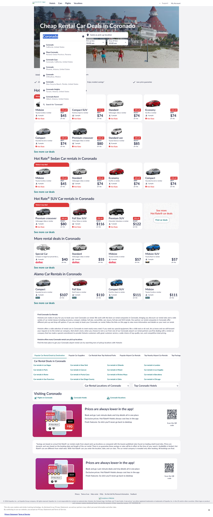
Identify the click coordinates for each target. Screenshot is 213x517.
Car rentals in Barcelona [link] (153, 375)
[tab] (50, 355)
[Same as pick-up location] (106, 35)
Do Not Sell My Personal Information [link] (117, 494)
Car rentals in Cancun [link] (78, 370)
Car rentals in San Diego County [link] (82, 379)
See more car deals (44, 152)
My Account (175, 3)
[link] (52, 398)
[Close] (209, 510)
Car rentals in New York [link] (79, 365)
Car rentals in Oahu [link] (114, 379)
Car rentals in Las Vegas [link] (42, 365)
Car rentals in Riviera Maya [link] (117, 375)
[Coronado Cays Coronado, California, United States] (63, 61)
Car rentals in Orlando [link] (115, 365)
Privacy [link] (77, 494)
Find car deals (161, 220)
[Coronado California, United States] (63, 46)
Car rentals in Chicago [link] (152, 379)
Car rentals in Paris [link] (41, 370)
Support (165, 3)
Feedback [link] (133, 494)
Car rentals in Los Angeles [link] (153, 370)
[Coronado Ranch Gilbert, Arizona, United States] (63, 98)
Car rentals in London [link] (152, 365)
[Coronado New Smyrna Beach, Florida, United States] (63, 83)
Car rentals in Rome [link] (41, 375)
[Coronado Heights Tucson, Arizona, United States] (63, 90)
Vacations (78, 3)
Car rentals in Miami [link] (114, 370)
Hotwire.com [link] (40, 74)
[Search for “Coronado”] (63, 105)
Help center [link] (94, 494)
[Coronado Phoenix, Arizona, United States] (63, 68)
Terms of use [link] (85, 494)
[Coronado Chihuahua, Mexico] (63, 75)
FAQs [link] (101, 494)
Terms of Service (24, 514)
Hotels (52, 3)
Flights (68, 3)
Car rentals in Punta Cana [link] (79, 375)
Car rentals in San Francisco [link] (44, 379)
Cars (60, 3)
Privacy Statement (11, 514)
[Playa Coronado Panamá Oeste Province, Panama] (63, 53)
